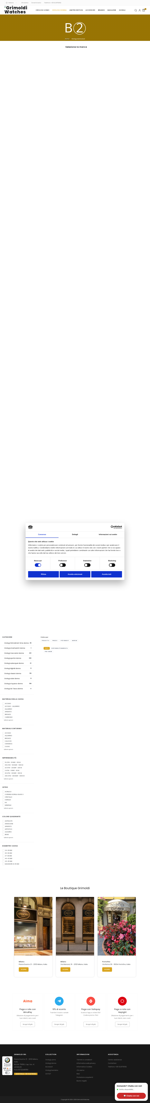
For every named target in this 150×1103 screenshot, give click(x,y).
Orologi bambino (51, 1070)
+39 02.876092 (121, 1067)
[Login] (140, 10)
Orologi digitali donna (12, 668)
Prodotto (45, 640)
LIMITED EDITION (76, 10)
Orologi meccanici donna (14, 653)
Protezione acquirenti (85, 1077)
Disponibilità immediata (59, 648)
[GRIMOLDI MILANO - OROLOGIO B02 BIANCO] (80, 670)
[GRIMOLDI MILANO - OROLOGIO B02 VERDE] (107, 670)
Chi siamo (24, 3)
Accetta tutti (106, 574)
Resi (78, 1074)
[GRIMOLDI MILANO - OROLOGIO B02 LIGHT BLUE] (134, 713)
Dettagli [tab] (75, 534)
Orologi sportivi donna (12, 658)
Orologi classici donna (12, 673)
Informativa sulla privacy (86, 1063)
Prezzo (54, 640)
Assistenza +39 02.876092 (26, 1074)
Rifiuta (43, 574)
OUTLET (48, 1074)
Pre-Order (48, 651)
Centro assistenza (115, 1060)
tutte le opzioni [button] (8, 720)
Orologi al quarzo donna (13, 683)
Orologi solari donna (12, 678)
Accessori (90, 10)
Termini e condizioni (84, 1060)
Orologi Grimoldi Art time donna (16, 643)
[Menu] (11, 1057)
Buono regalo (82, 1081)
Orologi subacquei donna (14, 663)
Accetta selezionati (75, 574)
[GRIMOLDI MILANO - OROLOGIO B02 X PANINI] (54, 670)
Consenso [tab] (42, 534)
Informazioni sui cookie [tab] (108, 534)
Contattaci (112, 1063)
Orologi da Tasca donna (13, 689)
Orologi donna (59, 10)
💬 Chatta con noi (131, 1096)
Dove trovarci (36, 3)
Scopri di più (28, 1024)
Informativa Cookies (84, 1067)
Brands (101, 10)
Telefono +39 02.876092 (52, 3)
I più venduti (65, 640)
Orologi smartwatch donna (14, 648)
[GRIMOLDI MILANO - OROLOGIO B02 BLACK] (80, 713)
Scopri (23, 969)
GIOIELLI (122, 10)
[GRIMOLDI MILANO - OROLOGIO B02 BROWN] (54, 757)
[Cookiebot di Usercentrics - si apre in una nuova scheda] (112, 527)
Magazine (112, 10)
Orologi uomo (42, 10)
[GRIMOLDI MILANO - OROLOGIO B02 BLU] (134, 670)
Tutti (47, 648)
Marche (74, 640)
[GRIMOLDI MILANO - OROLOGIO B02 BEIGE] (107, 713)
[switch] (63, 565)
